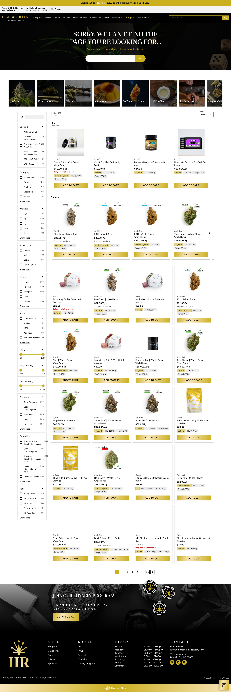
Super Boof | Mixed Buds (148, 420)
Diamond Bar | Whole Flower (149, 360)
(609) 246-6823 (178, 646)
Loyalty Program (86, 663)
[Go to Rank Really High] (115, 688)
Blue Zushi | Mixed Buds (66, 234)
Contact (82, 655)
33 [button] (147, 572)
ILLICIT (57, 159)
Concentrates (95, 17)
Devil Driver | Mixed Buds (107, 538)
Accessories (116, 17)
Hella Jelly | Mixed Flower (190, 478)
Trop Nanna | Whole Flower (188, 234)
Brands (51, 655)
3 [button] (127, 572)
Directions (83, 659)
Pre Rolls (66, 17)
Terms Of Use (223, 678)
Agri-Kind (58, 231)
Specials (47, 17)
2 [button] (122, 572)
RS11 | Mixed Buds (103, 234)
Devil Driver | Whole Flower (67, 538)
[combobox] (195, 18)
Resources (142, 17)
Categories (53, 651)
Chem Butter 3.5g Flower (66, 162)
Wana (179, 535)
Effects (51, 659)
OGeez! (180, 417)
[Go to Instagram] (172, 662)
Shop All (37, 17)
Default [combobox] (203, 114)
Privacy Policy (209, 678)
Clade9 (138, 357)
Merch (106, 17)
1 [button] (117, 572)
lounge (101, 3)
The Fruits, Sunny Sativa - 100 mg (70, 478)
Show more (25, 201)
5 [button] (137, 572)
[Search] (225, 18)
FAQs (80, 651)
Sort (201, 111)
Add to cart (71, 185)
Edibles (83, 17)
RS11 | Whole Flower (144, 234)
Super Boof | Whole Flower (107, 420)
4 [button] (132, 572)
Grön (137, 535)
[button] (41, 9)
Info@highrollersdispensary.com (187, 649)
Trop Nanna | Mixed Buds (65, 420)
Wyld (55, 296)
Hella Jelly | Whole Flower (107, 478)
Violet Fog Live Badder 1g (107, 162)
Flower (56, 17)
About (81, 646)
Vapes (75, 17)
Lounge (128, 17)
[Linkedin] (184, 662)
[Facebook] (178, 662)
